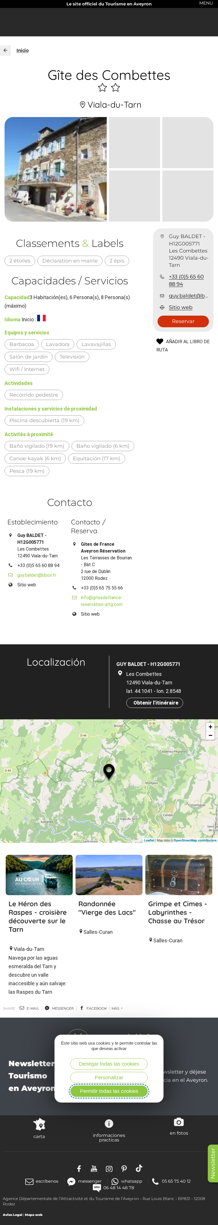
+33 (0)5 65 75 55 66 (102, 588)
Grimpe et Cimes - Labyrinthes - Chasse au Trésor (177, 912)
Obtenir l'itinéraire (155, 703)
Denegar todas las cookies (109, 1064)
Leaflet (149, 840)
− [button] (210, 735)
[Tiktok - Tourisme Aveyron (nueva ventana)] (139, 1168)
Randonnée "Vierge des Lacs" (107, 907)
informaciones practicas (109, 1137)
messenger (62, 1008)
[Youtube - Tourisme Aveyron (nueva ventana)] (94, 1168)
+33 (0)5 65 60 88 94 (186, 280)
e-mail (32, 1008)
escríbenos (47, 1181)
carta (39, 1136)
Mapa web (34, 1215)
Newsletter (212, 1163)
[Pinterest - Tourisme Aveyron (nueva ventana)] (124, 1168)
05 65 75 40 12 (176, 1181)
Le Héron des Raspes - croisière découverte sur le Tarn (38, 916)
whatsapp (131, 1181)
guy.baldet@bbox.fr (189, 296)
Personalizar (109, 1077)
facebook (96, 1008)
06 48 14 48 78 (118, 1187)
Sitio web (180, 307)
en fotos (179, 1133)
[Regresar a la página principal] (5, 50)
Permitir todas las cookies (109, 1091)
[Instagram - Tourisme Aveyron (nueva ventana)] (109, 1168)
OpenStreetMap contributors (195, 840)
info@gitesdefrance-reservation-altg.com (102, 601)
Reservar (183, 321)
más (116, 1008)
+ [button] (210, 726)
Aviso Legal (12, 1215)
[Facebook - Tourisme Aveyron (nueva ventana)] (79, 1168)
